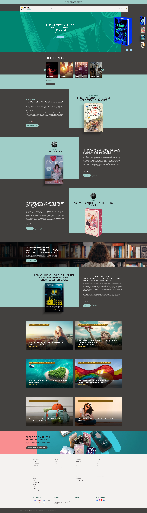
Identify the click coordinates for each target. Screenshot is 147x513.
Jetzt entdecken (31, 260)
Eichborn (34, 469)
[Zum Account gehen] (121, 8)
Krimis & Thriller (78, 459)
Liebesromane (78, 461)
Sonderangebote (57, 469)
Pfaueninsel (35, 484)
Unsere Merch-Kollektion (59, 467)
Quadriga (35, 488)
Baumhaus (35, 461)
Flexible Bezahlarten (78, 504)
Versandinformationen (101, 465)
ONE (34, 480)
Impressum (21, 510)
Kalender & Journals (79, 480)
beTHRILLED (35, 465)
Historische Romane (79, 465)
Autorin (95, 175)
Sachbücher (78, 469)
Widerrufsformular (100, 476)
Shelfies (56, 465)
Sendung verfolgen (100, 467)
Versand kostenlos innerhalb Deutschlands (83, 499)
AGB (98, 474)
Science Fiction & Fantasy (80, 467)
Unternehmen (96, 8)
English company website (122, 4)
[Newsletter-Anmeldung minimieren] (131, 478)
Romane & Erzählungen (80, 463)
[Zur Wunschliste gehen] (124, 8)
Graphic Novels (78, 478)
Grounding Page (46, 510)
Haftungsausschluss (32, 510)
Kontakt (34, 4)
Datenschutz (26, 510)
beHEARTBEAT (36, 463)
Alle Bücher (57, 459)
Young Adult (78, 474)
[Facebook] (97, 500)
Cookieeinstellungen (53, 510)
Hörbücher (56, 463)
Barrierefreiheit (41, 510)
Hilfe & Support (23, 4)
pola (34, 486)
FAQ (97, 461)
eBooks (56, 461)
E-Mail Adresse (104, 497)
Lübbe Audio (35, 474)
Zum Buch (60, 37)
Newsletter (29, 4)
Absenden (115, 508)
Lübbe (34, 476)
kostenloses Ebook (32, 125)
